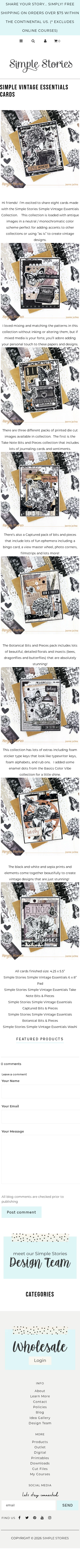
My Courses (40, 1474)
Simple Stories (56, 1538)
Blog (40, 1412)
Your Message (13, 1131)
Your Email (10, 1106)
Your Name (11, 1081)
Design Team (40, 1423)
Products (40, 1442)
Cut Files (40, 1469)
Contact (40, 1402)
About (40, 1391)
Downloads (40, 1463)
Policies (40, 1407)
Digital (40, 1453)
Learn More (40, 1396)
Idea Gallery (40, 1418)
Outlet (40, 1447)
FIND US (8, 1518)
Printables (40, 1458)
